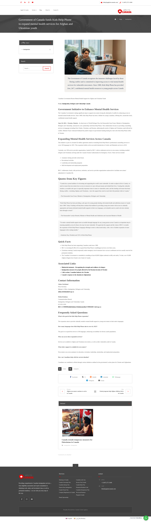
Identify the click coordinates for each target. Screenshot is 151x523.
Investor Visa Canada (81, 482)
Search (47, 68)
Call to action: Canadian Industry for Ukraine (75, 272)
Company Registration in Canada (67, 492)
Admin (64, 368)
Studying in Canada (63, 480)
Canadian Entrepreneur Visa (82, 490)
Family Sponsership (63, 497)
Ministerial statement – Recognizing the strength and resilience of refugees (83, 267)
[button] (21, 2)
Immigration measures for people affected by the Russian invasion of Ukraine (84, 270)
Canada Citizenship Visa (65, 482)
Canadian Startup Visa (64, 484)
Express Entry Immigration (65, 487)
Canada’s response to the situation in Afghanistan (76, 275)
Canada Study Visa (80, 484)
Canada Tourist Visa (63, 490)
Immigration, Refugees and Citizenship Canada (76, 103)
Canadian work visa (80, 480)
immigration (76, 368)
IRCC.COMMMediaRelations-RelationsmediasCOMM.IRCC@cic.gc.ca (79, 307)
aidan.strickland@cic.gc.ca (66, 291)
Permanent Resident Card (82, 487)
